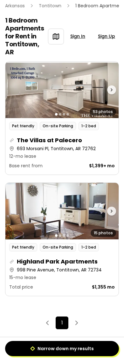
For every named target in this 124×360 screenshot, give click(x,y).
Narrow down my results (66, 348)
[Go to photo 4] (67, 114)
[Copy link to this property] (12, 140)
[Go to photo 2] (60, 114)
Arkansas (15, 6)
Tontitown (50, 6)
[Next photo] (104, 90)
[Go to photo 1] (56, 114)
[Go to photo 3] (64, 114)
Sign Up (106, 36)
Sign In (77, 36)
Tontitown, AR (22, 48)
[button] (62, 118)
